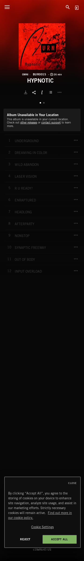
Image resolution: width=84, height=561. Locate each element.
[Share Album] (33, 92)
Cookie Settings (42, 527)
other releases (28, 122)
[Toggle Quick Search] (67, 7)
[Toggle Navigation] (7, 6)
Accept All (59, 539)
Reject (25, 539)
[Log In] (76, 7)
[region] (42, 512)
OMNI (25, 74)
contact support (51, 122)
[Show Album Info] (42, 92)
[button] (42, 46)
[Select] (51, 92)
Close (72, 483)
